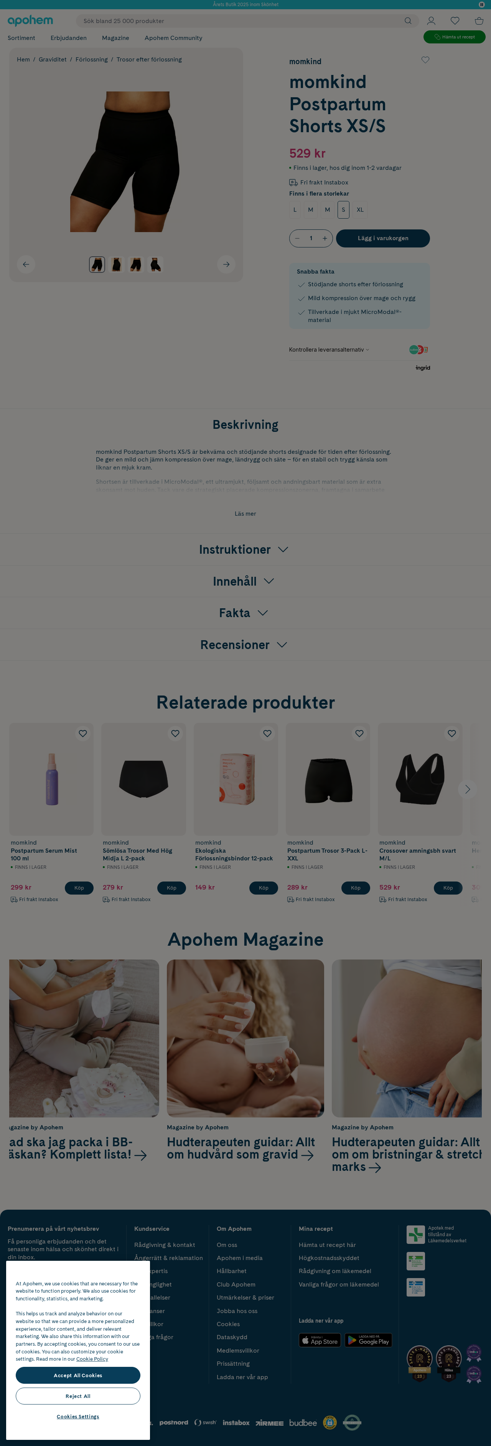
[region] (78, 1350)
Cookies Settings (78, 1416)
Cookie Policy (92, 1359)
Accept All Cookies (78, 1375)
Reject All (78, 1396)
